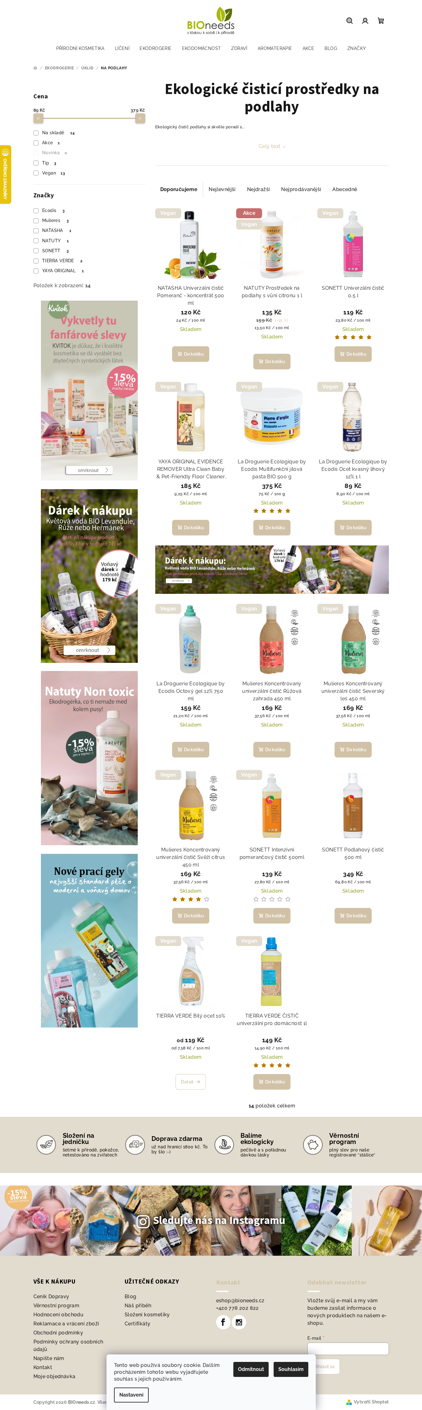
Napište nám (48, 1358)
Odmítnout (251, 1369)
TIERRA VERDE (62, 260)
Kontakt (42, 1367)
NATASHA (56, 230)
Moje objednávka (54, 1376)
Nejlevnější (222, 189)
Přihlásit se (324, 1366)
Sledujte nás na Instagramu (219, 1220)
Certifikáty (137, 1324)
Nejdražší (258, 189)
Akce (51, 142)
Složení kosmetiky (147, 1315)
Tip (49, 162)
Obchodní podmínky (58, 1333)
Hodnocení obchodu (58, 1315)
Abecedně (344, 189)
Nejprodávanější (301, 189)
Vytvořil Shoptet (371, 1401)
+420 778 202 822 (237, 1308)
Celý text (270, 146)
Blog (131, 1296)
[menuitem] (80, 48)
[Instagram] (239, 1322)
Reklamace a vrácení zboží (66, 1324)
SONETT (55, 250)
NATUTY (55, 240)
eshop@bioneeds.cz (240, 1301)
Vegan (53, 172)
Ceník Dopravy (51, 1296)
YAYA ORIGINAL (63, 270)
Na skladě (58, 132)
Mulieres (55, 220)
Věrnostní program (56, 1306)
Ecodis (53, 210)
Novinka (54, 152)
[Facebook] (223, 1322)
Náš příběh (138, 1306)
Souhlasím (291, 1369)
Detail (187, 1081)
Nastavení (131, 1395)
